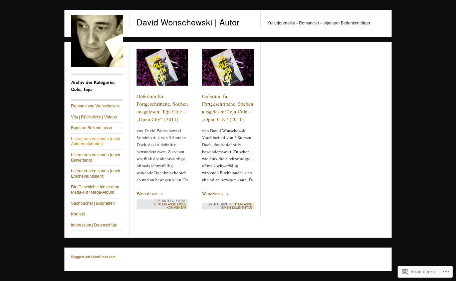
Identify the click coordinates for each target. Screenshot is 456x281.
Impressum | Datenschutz (94, 225)
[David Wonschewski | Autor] (97, 65)
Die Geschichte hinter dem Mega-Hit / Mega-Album (95, 190)
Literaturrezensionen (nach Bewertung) (95, 158)
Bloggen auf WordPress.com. (93, 257)
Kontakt (78, 214)
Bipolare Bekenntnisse (91, 127)
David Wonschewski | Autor (188, 22)
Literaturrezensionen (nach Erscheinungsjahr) (95, 174)
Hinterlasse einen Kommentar (170, 206)
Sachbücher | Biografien (93, 203)
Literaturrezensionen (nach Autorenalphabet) (95, 141)
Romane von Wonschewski (96, 106)
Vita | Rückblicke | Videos (94, 117)
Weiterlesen (150, 194)
